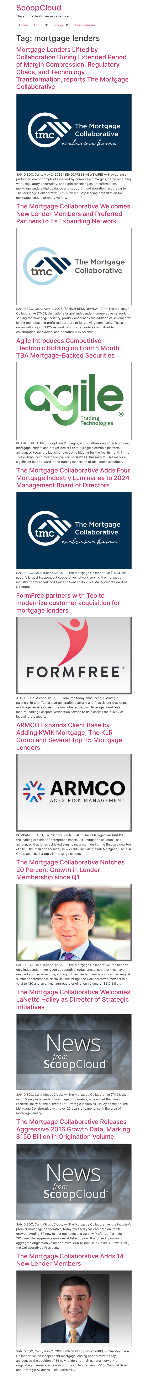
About (38, 25)
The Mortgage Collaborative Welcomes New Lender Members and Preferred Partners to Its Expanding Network (73, 213)
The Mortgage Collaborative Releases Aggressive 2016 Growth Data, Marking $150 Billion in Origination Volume (73, 1129)
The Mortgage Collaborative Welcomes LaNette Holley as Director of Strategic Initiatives (73, 999)
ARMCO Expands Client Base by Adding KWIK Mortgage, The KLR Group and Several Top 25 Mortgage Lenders (69, 736)
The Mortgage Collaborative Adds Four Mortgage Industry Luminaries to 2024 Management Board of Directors (73, 478)
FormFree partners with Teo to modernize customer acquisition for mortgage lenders (68, 603)
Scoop (58, 25)
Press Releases (84, 25)
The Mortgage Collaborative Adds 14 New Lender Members (70, 1259)
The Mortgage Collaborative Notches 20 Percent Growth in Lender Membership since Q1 (70, 869)
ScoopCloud (38, 7)
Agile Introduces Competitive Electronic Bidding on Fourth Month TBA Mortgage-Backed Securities (67, 348)
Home (23, 25)
